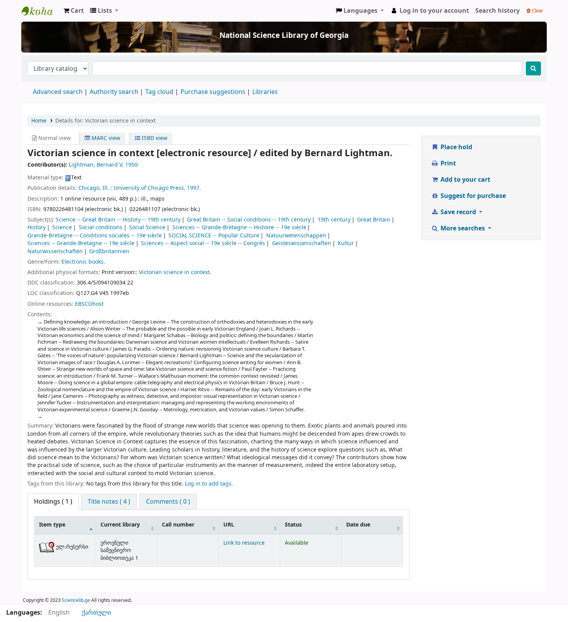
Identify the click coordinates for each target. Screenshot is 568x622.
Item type (52, 525)
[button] (73, 11)
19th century (334, 220)
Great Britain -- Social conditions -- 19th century (249, 220)
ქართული (96, 612)
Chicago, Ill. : (95, 188)
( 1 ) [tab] (53, 501)
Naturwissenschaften (55, 251)
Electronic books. (83, 262)
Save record (458, 212)
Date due (358, 525)
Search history (497, 10)
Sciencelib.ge (76, 600)
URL (228, 525)
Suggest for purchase (472, 196)
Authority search (114, 92)
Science (62, 227)
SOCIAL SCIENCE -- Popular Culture (213, 236)
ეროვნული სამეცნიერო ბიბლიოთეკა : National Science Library (41, 11)
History (36, 227)
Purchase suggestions (212, 92)
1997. (194, 188)
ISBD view (153, 138)
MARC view (105, 138)
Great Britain (373, 220)
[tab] (109, 502)
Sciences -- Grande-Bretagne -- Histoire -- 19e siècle (239, 227)
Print (447, 163)
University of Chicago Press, (149, 188)
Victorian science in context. (175, 272)
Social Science (147, 227)
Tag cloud (159, 92)
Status (293, 525)
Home (38, 121)
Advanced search (58, 92)
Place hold (455, 147)
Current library (120, 525)
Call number (178, 525)
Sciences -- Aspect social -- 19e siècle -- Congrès (203, 243)
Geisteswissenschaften (301, 243)
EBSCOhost (89, 304)
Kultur (346, 243)
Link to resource (244, 543)
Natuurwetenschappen (296, 236)
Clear (537, 10)
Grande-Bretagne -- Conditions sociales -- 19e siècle (94, 236)
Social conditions (100, 227)
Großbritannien (109, 251)
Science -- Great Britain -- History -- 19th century (118, 220)
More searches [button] (462, 228)
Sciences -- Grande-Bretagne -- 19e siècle (80, 243)
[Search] (533, 68)
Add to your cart (464, 179)
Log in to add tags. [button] (209, 484)
